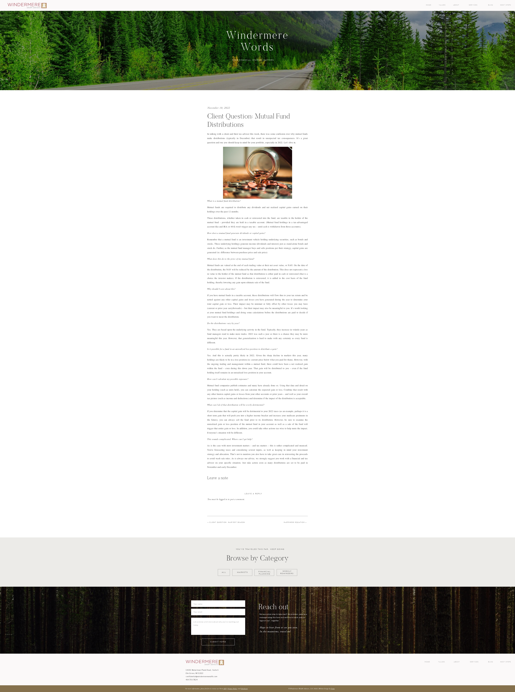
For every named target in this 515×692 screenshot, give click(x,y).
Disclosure (244, 689)
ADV (225, 689)
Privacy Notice (232, 689)
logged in (223, 499)
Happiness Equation (294, 522)
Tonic (333, 689)
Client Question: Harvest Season (227, 522)
